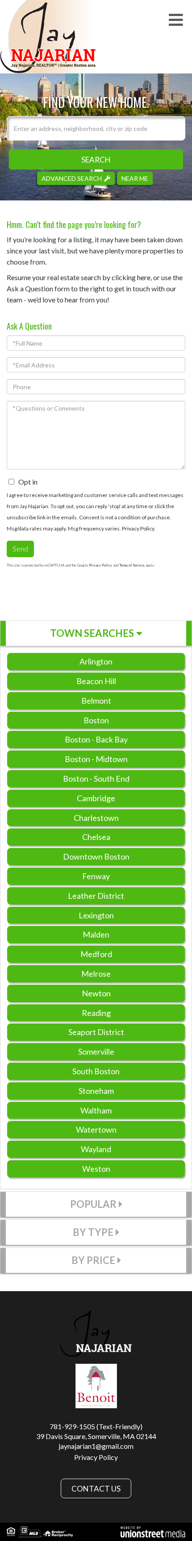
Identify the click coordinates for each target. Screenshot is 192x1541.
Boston (96, 720)
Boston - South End (96, 778)
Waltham (96, 1110)
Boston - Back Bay (96, 739)
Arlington (96, 661)
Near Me (134, 178)
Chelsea (96, 837)
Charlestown (96, 818)
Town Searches (92, 633)
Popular (93, 1204)
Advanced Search (72, 178)
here (143, 277)
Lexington (96, 915)
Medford (96, 954)
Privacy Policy (138, 528)
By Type (93, 1232)
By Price (93, 1260)
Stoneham (96, 1091)
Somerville (96, 1051)
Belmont (96, 700)
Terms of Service (132, 565)
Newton (96, 993)
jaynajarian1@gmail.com (96, 1446)
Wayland (96, 1149)
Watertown (96, 1129)
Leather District (96, 896)
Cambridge (96, 798)
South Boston (96, 1071)
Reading (96, 1013)
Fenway (96, 876)
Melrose (96, 973)
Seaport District (96, 1032)
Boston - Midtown (96, 759)
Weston (96, 1169)
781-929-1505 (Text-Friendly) (96, 1426)
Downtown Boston (96, 856)
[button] (96, 159)
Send (20, 548)
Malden (96, 934)
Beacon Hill (96, 681)
